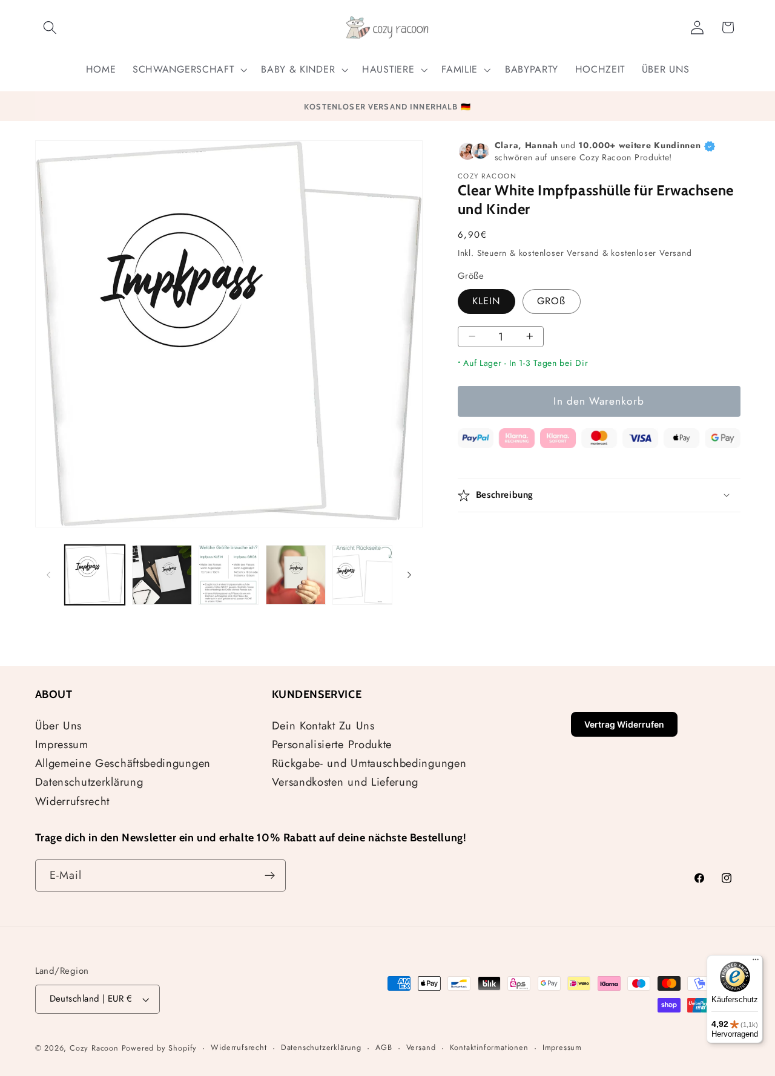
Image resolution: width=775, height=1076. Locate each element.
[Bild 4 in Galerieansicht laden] (296, 575)
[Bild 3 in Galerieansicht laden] (229, 575)
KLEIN (486, 301)
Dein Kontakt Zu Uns (323, 725)
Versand (421, 1047)
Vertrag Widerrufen (624, 724)
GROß (551, 301)
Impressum (61, 744)
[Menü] (755, 962)
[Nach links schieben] (48, 574)
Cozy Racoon (94, 1048)
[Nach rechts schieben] (409, 574)
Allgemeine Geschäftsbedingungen (123, 763)
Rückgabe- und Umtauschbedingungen (369, 763)
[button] (50, 27)
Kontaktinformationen (489, 1047)
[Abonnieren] (269, 875)
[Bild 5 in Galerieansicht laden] (362, 575)
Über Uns (58, 725)
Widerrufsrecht (72, 801)
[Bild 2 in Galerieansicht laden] (162, 575)
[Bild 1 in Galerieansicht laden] (95, 575)
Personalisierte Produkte (332, 744)
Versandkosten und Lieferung (345, 782)
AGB (383, 1047)
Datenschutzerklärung (89, 782)
